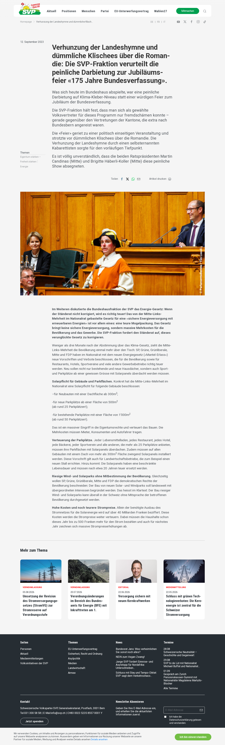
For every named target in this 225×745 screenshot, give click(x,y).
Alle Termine (171, 688)
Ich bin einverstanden (193, 737)
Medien (72, 663)
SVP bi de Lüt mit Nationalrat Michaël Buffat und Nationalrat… (182, 665)
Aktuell (24, 653)
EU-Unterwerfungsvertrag (131, 11)
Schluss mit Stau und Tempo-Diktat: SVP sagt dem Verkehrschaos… (136, 674)
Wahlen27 (160, 11)
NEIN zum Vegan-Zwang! (130, 656)
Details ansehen (99, 739)
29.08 (167, 660)
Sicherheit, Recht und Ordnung (85, 653)
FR (158, 22)
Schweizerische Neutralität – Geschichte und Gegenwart (180, 654)
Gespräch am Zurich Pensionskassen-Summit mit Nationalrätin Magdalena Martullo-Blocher (183, 679)
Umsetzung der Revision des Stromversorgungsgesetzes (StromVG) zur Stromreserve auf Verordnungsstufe (40, 605)
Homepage (26, 21)
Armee (72, 672)
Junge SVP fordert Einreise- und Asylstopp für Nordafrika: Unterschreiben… (134, 664)
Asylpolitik (74, 658)
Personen (25, 649)
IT (165, 22)
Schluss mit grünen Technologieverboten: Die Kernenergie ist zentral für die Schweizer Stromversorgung (184, 605)
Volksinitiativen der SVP (34, 663)
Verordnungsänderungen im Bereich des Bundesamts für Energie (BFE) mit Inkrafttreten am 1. (88, 603)
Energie (24, 166)
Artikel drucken (157, 178)
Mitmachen (187, 11)
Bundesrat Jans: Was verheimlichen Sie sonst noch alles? (136, 650)
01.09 (167, 671)
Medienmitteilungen (31, 658)
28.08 (167, 649)
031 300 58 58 (32, 713)
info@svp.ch (58, 713)
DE (152, 22)
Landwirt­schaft (76, 668)
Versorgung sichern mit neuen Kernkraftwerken (134, 598)
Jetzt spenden (34, 721)
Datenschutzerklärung (181, 720)
